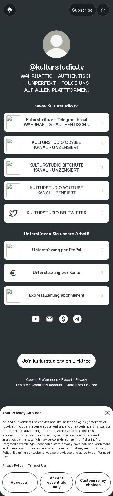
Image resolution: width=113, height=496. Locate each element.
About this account (46, 384)
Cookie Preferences (42, 379)
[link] (36, 319)
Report (66, 379)
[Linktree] (10, 10)
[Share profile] (103, 10)
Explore (22, 384)
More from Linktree (81, 384)
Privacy (81, 379)
